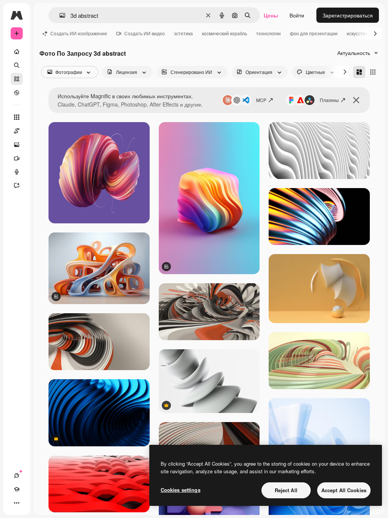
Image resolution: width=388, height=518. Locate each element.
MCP (261, 100)
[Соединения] (17, 475)
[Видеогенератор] (17, 158)
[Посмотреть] (17, 92)
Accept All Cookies (343, 490)
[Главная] (17, 52)
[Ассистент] (17, 185)
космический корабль (224, 33)
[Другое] (17, 503)
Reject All (286, 490)
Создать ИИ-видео (144, 33)
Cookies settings (180, 489)
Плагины (329, 100)
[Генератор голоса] (17, 172)
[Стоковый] (17, 79)
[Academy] (17, 489)
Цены (271, 15)
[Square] (373, 72)
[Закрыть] (356, 100)
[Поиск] (17, 65)
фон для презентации (314, 33)
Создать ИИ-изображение (78, 33)
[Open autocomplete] (59, 15)
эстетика (183, 33)
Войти (296, 15)
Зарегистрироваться (347, 15)
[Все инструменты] (17, 117)
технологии (268, 33)
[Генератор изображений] (17, 144)
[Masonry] (359, 72)
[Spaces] (17, 131)
